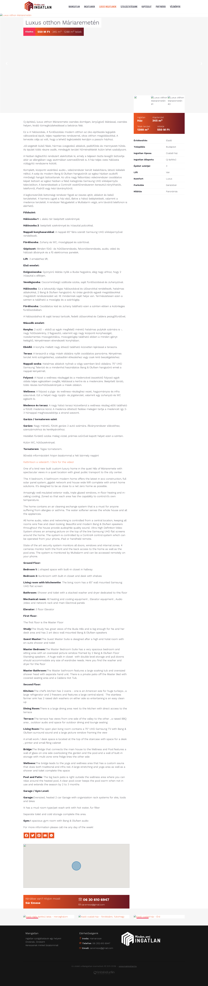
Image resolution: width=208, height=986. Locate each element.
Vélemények (175, 6)
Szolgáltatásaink (129, 6)
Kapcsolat (147, 6)
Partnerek (161, 6)
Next (201, 64)
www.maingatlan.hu (128, 966)
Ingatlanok (89, 6)
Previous (6, 64)
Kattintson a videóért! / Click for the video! (48, 461)
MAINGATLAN (74, 6)
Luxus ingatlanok (107, 6)
